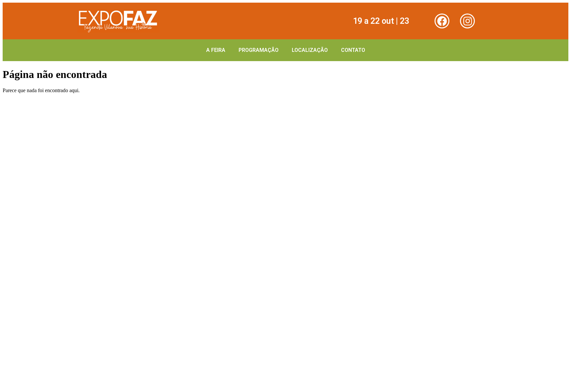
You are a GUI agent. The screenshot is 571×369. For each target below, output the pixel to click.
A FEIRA (215, 50)
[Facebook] (442, 21)
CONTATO (353, 50)
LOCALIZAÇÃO (310, 50)
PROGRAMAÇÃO (259, 50)
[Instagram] (467, 21)
